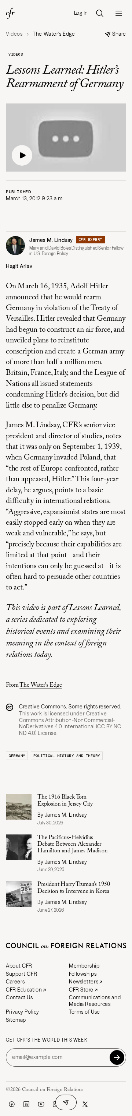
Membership (84, 965)
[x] (85, 1104)
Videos (14, 34)
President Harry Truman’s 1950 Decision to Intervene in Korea (73, 887)
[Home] (10, 13)
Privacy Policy (22, 1011)
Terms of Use (84, 1011)
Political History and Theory (66, 755)
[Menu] (118, 13)
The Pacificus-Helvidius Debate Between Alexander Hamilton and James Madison (72, 844)
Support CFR (21, 974)
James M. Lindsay (51, 240)
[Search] (99, 13)
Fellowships (82, 974)
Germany (16, 755)
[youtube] (41, 1104)
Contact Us (19, 997)
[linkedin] (26, 1104)
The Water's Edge (40, 685)
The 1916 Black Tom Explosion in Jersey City (65, 800)
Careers (15, 981)
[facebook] (12, 1104)
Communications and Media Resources (95, 1000)
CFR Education (24, 989)
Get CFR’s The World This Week (46, 1040)
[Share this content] (66, 1102)
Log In (81, 13)
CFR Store (81, 989)
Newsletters (83, 981)
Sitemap (16, 1020)
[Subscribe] (117, 1057)
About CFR (19, 965)
